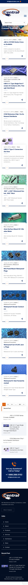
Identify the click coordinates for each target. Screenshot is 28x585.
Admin (15, 39)
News (19, 39)
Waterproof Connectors (10, 304)
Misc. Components (8, 226)
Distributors (8, 539)
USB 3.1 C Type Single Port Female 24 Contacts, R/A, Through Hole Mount (14, 86)
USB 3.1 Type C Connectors (11, 79)
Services (7, 534)
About (7, 526)
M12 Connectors (8, 264)
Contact (7, 547)
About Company (8, 509)
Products (7, 530)
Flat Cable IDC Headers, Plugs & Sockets (14, 188)
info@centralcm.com (13, 1)
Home (6, 522)
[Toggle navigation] (25, 16)
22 (20, 404)
